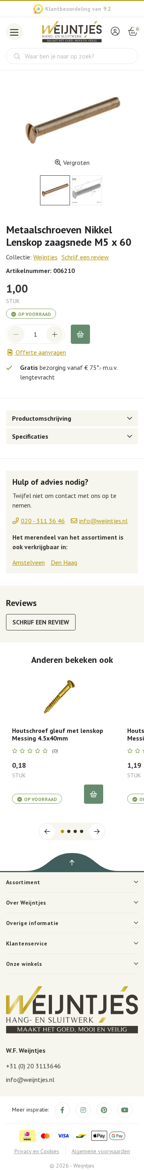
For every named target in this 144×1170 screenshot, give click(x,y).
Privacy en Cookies (36, 1151)
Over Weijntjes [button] (26, 902)
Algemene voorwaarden (101, 1151)
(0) (55, 751)
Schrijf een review (85, 257)
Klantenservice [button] (27, 943)
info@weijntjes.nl (30, 1080)
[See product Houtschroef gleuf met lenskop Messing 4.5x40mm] (57, 696)
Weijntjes (45, 257)
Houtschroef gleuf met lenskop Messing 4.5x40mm (57, 734)
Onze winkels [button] (24, 963)
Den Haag (64, 562)
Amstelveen (28, 562)
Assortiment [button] (23, 882)
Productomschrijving (41, 418)
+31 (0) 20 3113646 (33, 1066)
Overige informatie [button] (32, 923)
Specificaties (30, 436)
